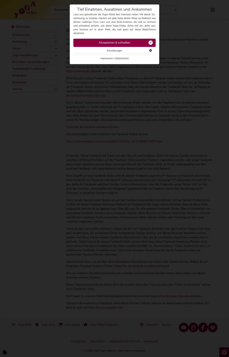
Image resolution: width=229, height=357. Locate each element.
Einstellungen (114, 50)
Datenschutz (122, 58)
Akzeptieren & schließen (114, 43)
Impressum (106, 58)
